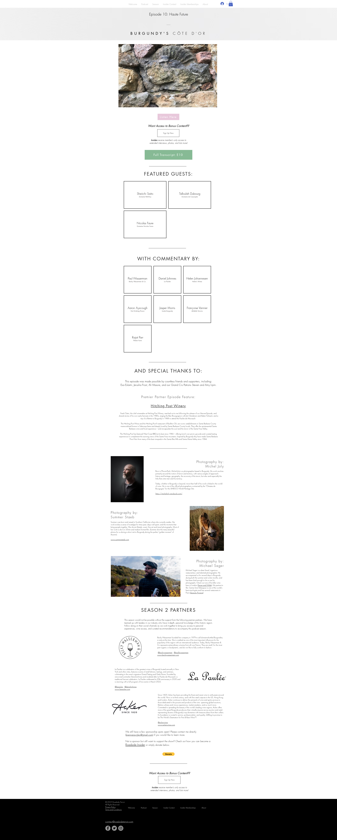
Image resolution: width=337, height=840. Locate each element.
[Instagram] (120, 828)
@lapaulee (119, 686)
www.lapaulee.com (122, 689)
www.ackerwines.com (166, 725)
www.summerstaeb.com (120, 539)
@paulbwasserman (181, 652)
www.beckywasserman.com (168, 655)
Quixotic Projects (196, 592)
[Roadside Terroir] (107, 828)
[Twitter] (114, 828)
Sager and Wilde (204, 585)
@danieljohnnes (131, 686)
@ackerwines (163, 722)
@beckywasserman (165, 652)
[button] (231, 3)
